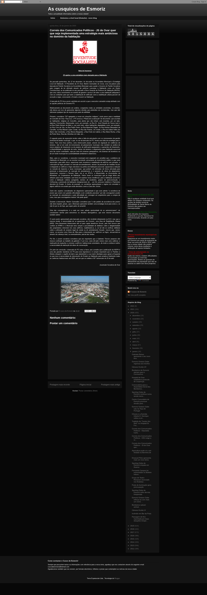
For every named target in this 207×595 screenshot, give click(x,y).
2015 (132, 539)
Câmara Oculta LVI (139, 367)
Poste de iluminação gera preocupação (141, 486)
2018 (132, 529)
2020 (132, 313)
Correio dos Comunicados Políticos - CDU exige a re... (142, 438)
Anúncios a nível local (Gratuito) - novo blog (78, 18)
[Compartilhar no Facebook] (92, 311)
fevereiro (136, 348)
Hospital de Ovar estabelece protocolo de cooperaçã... (141, 380)
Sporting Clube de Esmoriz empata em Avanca (140, 465)
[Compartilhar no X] (90, 311)
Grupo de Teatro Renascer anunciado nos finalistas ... (140, 480)
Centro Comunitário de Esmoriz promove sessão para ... (140, 401)
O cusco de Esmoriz (138, 292)
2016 (132, 536)
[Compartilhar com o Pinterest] (95, 311)
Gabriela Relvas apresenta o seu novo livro (141, 356)
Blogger (117, 578)
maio (134, 338)
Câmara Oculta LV (139, 510)
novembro (136, 319)
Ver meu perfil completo (137, 295)
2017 (132, 532)
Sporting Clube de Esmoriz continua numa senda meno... (142, 394)
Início (53, 18)
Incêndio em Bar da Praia (141, 514)
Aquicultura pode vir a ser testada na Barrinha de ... (141, 453)
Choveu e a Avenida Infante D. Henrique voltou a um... (140, 416)
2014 (132, 542)
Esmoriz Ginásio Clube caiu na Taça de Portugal (140, 409)
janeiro (135, 351)
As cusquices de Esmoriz (76, 9)
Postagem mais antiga (110, 385)
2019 (132, 526)
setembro (136, 325)
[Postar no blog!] (88, 311)
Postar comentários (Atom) (88, 391)
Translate (145, 280)
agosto (135, 329)
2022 (132, 306)
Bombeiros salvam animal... (139, 506)
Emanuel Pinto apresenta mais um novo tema (141, 459)
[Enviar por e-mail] (85, 311)
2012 (132, 549)
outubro (135, 322)
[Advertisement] (143, 56)
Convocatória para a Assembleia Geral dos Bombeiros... (141, 387)
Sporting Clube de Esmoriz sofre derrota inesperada (141, 492)
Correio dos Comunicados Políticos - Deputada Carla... (142, 431)
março (135, 345)
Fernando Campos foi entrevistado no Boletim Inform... (142, 473)
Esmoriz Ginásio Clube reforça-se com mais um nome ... (140, 500)
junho (134, 335)
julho (134, 332)
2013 (132, 545)
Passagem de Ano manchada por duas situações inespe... (140, 519)
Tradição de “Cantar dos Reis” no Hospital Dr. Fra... (141, 423)
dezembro (136, 315)
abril (134, 342)
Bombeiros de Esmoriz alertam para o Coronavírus (140, 372)
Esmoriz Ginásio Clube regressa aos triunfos (141, 363)
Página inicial (85, 385)
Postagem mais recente (60, 385)
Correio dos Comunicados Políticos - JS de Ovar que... (142, 445)
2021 (132, 309)
